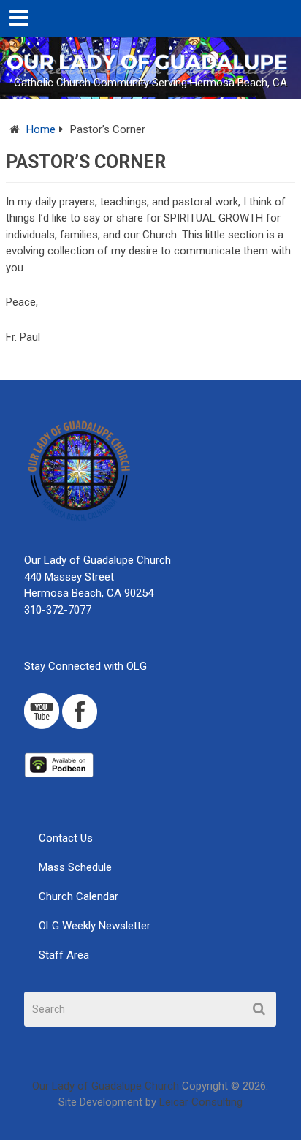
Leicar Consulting (201, 1102)
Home (41, 129)
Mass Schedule (75, 867)
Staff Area (64, 955)
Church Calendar (78, 896)
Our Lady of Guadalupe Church (105, 1085)
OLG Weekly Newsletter (94, 925)
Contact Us (66, 838)
